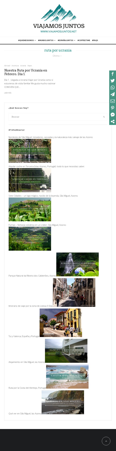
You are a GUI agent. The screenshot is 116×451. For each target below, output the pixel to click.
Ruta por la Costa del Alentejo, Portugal (27, 387)
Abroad (7, 65)
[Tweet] (112, 80)
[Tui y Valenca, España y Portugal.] (61, 336)
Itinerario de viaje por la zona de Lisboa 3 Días (31, 306)
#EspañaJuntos (65, 40)
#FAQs (95, 40)
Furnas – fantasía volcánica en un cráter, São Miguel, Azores (37, 224)
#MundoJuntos (45, 40)
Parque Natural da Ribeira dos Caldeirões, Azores (32, 275)
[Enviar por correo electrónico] (112, 101)
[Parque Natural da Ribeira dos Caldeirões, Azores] (77, 275)
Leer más (7, 93)
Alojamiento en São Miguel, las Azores (27, 362)
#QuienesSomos (26, 40)
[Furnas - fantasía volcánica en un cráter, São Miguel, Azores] (30, 249)
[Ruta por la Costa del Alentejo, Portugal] (67, 387)
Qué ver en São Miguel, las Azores (25, 413)
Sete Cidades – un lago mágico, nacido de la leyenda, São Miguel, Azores (43, 195)
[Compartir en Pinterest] (112, 107)
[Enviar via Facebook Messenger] (112, 114)
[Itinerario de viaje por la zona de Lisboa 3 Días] (74, 306)
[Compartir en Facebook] (112, 73)
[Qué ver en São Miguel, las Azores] (63, 413)
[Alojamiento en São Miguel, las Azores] (66, 362)
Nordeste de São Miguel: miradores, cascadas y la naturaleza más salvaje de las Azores (51, 137)
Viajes (29, 65)
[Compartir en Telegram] (112, 94)
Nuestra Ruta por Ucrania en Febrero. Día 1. (25, 72)
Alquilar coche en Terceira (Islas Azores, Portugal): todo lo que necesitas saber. (47, 166)
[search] (104, 116)
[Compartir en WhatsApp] (112, 87)
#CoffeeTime (84, 40)
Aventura (15, 65)
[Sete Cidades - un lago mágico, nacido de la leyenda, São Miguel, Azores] (30, 220)
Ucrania (23, 65)
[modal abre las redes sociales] (112, 121)
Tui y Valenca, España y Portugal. (24, 336)
